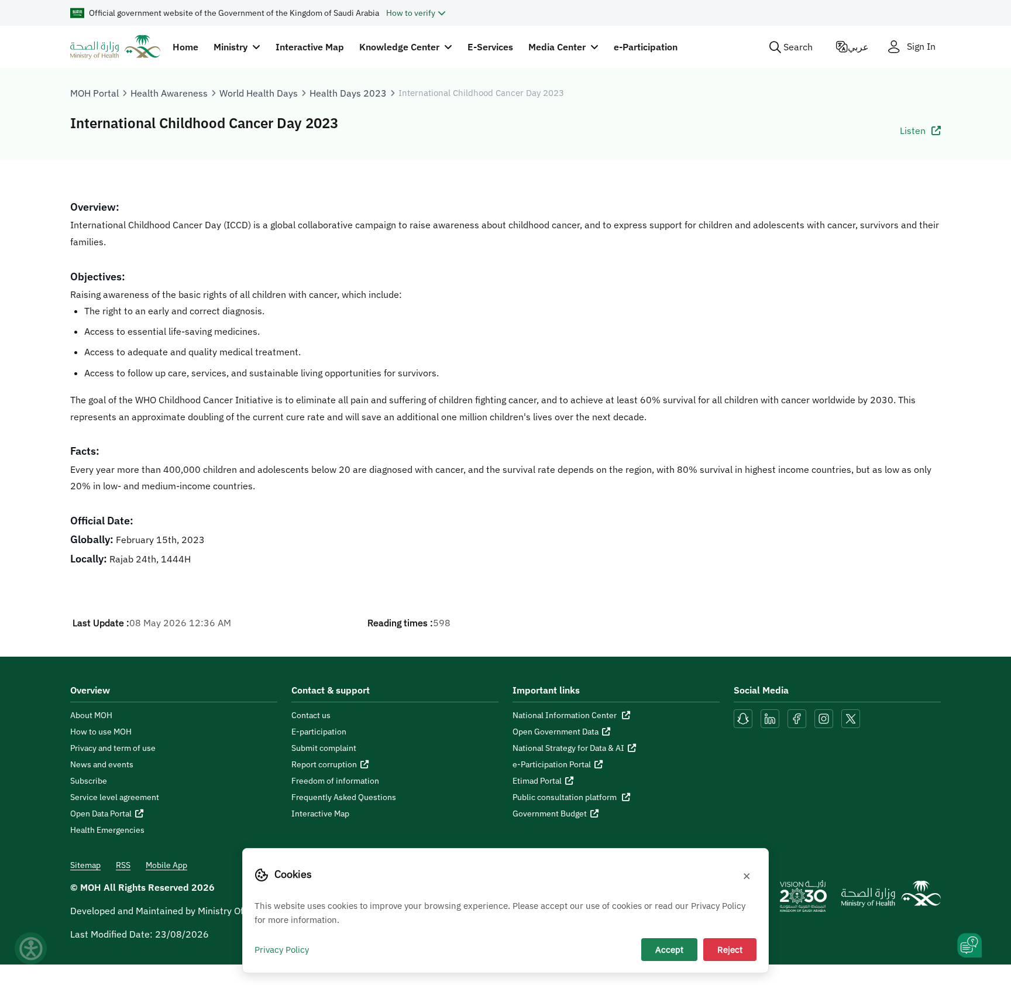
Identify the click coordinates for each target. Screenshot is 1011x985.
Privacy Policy (282, 949)
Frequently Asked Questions (343, 797)
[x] (850, 717)
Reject (729, 949)
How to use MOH (101, 731)
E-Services (490, 47)
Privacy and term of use (113, 748)
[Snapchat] (743, 717)
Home (185, 47)
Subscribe (88, 780)
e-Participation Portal (552, 764)
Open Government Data (556, 731)
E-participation (318, 731)
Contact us (311, 715)
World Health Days (258, 93)
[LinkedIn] (771, 717)
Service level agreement (114, 797)
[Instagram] (823, 717)
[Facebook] (797, 717)
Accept (669, 949)
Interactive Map (310, 47)
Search (798, 47)
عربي (858, 47)
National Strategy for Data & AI (568, 748)
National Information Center (565, 715)
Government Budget (550, 813)
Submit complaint (323, 748)
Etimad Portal (537, 780)
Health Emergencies (107, 830)
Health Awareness (169, 93)
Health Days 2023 (348, 93)
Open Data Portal (101, 813)
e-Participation (646, 47)
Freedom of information (335, 780)
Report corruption (324, 764)
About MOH (91, 715)
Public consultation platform (565, 797)
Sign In (921, 46)
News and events (101, 764)
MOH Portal (94, 93)
